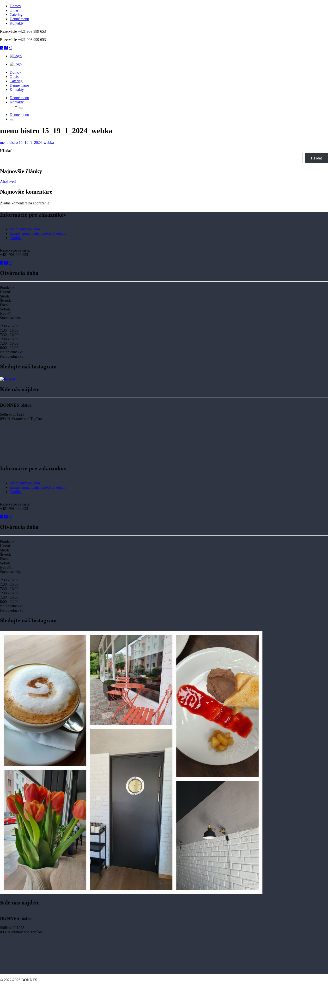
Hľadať (6, 151)
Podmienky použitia (25, 229)
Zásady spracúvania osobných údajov (38, 233)
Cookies (16, 238)
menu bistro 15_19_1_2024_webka (27, 142)
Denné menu (19, 19)
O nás (14, 10)
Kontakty (17, 23)
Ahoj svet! (8, 181)
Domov (15, 6)
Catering (16, 15)
